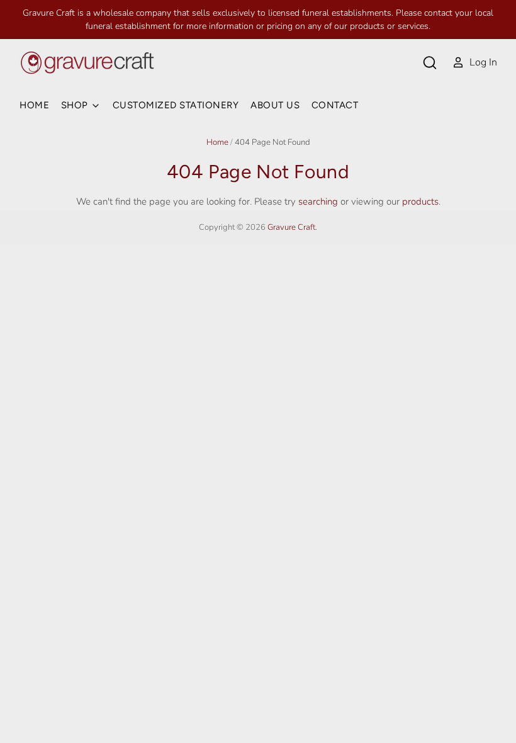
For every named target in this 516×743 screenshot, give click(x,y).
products (420, 201)
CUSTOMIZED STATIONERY (176, 105)
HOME (34, 105)
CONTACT (335, 105)
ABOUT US (275, 105)
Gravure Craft (291, 227)
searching (318, 201)
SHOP (76, 105)
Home (217, 142)
